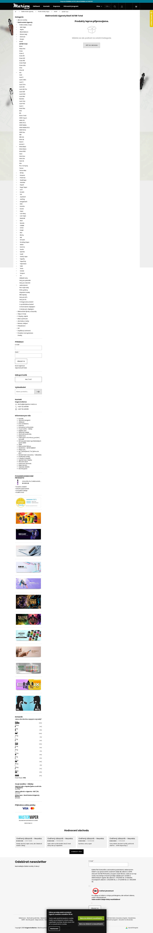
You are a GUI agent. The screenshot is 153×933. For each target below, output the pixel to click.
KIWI (21, 204)
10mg (16, 753)
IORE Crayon (23, 118)
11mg (16, 757)
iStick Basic (22, 146)
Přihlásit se (21, 361)
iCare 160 (22, 61)
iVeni (20, 154)
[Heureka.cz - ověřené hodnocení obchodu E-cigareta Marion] (28, 502)
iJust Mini (22, 96)
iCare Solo (22, 65)
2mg (16, 729)
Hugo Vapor (23, 187)
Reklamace (22, 436)
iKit (20, 113)
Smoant (22, 240)
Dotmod (22, 37)
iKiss (20, 111)
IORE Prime (22, 130)
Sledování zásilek (24, 432)
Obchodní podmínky (25, 434)
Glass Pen (22, 49)
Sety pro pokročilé (25, 280)
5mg (16, 739)
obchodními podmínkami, (115, 870)
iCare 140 (22, 58)
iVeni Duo (22, 156)
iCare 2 (21, 53)
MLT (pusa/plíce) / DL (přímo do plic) (29, 452)
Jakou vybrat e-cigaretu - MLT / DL (27, 791)
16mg (16, 767)
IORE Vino (22, 132)
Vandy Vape (23, 256)
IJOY (21, 190)
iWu (20, 163)
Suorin (22, 249)
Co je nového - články (25, 429)
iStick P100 (22, 151)
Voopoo (22, 273)
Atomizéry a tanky (23, 321)
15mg (16, 764)
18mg (16, 771)
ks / (28, 379)
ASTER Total (23, 44)
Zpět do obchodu (92, 45)
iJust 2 (21, 77)
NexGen (21, 99)
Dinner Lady (23, 34)
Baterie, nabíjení (23, 323)
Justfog (22, 199)
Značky (20, 335)
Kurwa (22, 209)
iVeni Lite (22, 158)
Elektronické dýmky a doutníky (27, 311)
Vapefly (22, 259)
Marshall (22, 218)
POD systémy (23, 290)
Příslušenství (21, 326)
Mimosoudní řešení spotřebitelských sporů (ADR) (30, 442)
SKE (21, 237)
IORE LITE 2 (22, 123)
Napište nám (23, 431)
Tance (21, 168)
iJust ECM (22, 94)
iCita (20, 68)
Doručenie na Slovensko (26, 427)
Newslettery (132, 918)
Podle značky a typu (25, 25)
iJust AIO (22, 87)
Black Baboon (24, 32)
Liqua (21, 211)
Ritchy (22, 235)
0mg (16, 722)
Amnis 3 (21, 144)
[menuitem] (36, 6)
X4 (21, 276)
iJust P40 (22, 104)
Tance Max (22, 170)
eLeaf (21, 41)
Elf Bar (22, 173)
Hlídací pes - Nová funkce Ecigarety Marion (27, 796)
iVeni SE (21, 161)
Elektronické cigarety (25, 22)
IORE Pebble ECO (24, 127)
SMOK (21, 244)
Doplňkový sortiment (24, 331)
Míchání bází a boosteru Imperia (117, 918)
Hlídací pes (22, 450)
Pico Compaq (23, 166)
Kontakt (21, 418)
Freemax (22, 178)
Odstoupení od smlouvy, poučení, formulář (29, 438)
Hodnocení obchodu (25, 463)
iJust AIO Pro (23, 89)
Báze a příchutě (23, 319)
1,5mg (16, 725)
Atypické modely (24, 292)
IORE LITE (22, 120)
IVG (21, 194)
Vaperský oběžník (24, 467)
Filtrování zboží (23, 462)
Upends (22, 252)
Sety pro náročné (24, 283)
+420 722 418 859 (23, 407)
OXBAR (22, 225)
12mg (16, 760)
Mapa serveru (23, 465)
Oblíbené (21, 422)
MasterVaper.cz (28, 823)
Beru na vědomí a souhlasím (91, 918)
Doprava (21, 425)
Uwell (21, 254)
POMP (21, 230)
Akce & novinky (22, 20)
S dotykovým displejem (26, 309)
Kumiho (22, 206)
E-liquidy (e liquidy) (25, 458)
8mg (16, 746)
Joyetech (23, 197)
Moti (21, 221)
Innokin (22, 192)
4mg (16, 736)
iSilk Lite (21, 137)
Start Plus (22, 108)
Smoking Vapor (24, 242)
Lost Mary (23, 213)
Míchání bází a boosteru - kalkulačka (30, 455)
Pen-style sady (24, 287)
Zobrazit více (76, 852)
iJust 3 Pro (22, 84)
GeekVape (23, 180)
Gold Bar (22, 182)
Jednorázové (23, 285)
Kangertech (23, 202)
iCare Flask (22, 63)
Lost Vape (23, 216)
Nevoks (22, 223)
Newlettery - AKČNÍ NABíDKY (27, 448)
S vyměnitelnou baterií (26, 304)
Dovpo (22, 39)
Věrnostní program (24, 420)
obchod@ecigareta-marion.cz (27, 404)
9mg (16, 750)
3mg (16, 732)
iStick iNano (22, 149)
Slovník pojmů (23, 469)
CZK (107, 6)
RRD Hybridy (23, 295)
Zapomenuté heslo (21, 368)
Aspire (22, 29)
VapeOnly (23, 261)
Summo (22, 247)
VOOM (22, 271)
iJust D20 (22, 92)
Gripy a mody (22, 314)
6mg (16, 743)
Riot (21, 233)
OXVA (21, 228)
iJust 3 (21, 82)
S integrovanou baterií (26, 302)
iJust (20, 75)
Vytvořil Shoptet (133, 928)
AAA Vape (23, 27)
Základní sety (23, 278)
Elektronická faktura (25, 446)
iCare (21, 51)
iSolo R (21, 142)
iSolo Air (21, 139)
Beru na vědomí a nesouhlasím (91, 924)
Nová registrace (20, 366)
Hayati (22, 185)
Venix (21, 268)
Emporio (22, 175)
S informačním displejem (27, 307)
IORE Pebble (23, 125)
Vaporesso (23, 264)
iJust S (21, 106)
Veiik (21, 266)
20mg (17, 774)
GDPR (20, 444)
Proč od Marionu (24, 424)
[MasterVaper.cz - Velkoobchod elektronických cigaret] (28, 817)
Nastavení (54, 929)
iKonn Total (22, 115)
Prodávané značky (24, 456)
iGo (20, 72)
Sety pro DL (22, 299)
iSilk (20, 135)
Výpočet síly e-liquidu (25, 460)
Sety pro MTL (23, 297)
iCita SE (21, 70)
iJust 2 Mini (22, 80)
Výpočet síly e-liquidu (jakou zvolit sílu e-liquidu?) (28, 787)
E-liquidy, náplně (23, 316)
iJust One (22, 101)
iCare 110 (21, 56)
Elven (21, 46)
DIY (19, 328)
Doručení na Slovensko (126, 920)
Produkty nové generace (25, 333)
